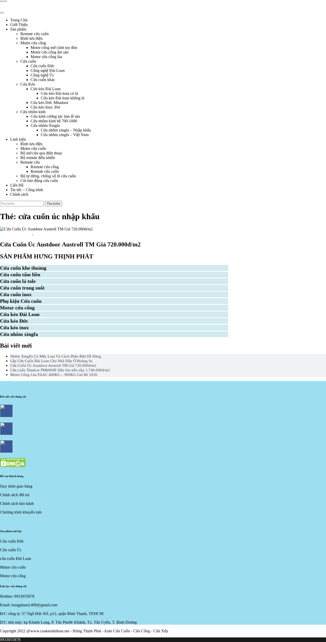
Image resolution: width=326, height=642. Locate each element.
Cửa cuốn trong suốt (22, 288)
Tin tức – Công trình (26, 190)
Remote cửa (30, 162)
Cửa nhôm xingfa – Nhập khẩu (66, 130)
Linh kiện (18, 139)
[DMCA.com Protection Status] (12, 466)
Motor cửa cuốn (33, 148)
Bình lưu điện (31, 38)
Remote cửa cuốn (34, 34)
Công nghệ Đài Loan (48, 70)
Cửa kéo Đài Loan (46, 89)
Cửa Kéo (27, 84)
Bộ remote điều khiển (37, 157)
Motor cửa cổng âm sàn (50, 52)
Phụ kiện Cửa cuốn (21, 301)
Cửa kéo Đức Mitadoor (49, 102)
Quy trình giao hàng (16, 486)
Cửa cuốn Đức (43, 66)
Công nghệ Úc (42, 75)
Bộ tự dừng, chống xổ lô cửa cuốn (48, 176)
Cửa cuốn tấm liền (16, 233)
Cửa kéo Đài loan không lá (62, 98)
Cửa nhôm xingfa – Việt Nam (65, 135)
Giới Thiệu (19, 24)
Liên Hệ (16, 185)
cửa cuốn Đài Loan (15, 558)
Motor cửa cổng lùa (46, 57)
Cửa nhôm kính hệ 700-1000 (54, 121)
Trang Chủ (19, 20)
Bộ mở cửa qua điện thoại (41, 153)
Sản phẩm (18, 29)
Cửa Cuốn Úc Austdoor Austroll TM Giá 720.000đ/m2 (70, 244)
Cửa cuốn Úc (46, 233)
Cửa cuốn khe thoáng (23, 268)
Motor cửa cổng (33, 43)
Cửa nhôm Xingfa (45, 125)
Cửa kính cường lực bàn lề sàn (55, 116)
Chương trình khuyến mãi (21, 512)
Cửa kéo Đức (14, 321)
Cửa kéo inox (14, 327)
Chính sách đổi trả (14, 495)
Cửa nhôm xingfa (19, 334)
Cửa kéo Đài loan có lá (59, 93)
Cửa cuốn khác (43, 79)
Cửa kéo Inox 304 (45, 107)
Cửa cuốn (28, 61)
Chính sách (19, 194)
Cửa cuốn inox (16, 294)
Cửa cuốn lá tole (18, 281)
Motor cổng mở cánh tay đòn (54, 47)
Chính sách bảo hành (17, 503)
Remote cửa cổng (45, 167)
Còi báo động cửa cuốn (39, 180)
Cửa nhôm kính (33, 112)
